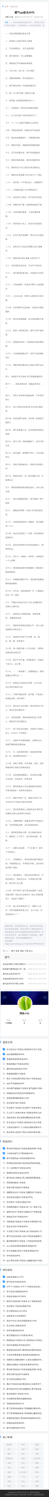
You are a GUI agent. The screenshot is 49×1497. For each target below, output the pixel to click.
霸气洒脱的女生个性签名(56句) (20, 1335)
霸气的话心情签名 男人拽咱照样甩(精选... (24, 1177)
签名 (17, 950)
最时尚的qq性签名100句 (17, 1068)
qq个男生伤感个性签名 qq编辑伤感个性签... (25, 1260)
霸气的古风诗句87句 (11, 973)
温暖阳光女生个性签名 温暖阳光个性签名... (25, 1192)
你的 (23, 1449)
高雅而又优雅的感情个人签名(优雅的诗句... (25, 1359)
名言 (23, 1463)
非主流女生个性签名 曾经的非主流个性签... (25, 1049)
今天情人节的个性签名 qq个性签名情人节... (25, 1231)
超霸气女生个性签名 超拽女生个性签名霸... (25, 1211)
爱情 (37, 1467)
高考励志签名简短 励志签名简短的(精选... (24, 1163)
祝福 (37, 1444)
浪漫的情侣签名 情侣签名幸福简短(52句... (24, 1418)
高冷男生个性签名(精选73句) (19, 1202)
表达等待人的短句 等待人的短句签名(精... (24, 1132)
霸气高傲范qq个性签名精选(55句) (21, 1158)
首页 (6, 6)
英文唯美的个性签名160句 (18, 1393)
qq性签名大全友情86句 (16, 1315)
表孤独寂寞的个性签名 (16, 1073)
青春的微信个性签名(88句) (18, 1063)
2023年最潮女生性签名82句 (18, 1345)
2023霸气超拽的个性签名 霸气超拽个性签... (25, 1088)
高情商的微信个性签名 (16, 1182)
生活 (23, 1486)
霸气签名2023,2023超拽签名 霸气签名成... (25, 1388)
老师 (37, 1481)
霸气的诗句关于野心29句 (13, 983)
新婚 (9, 1476)
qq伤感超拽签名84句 (15, 1054)
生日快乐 (37, 1458)
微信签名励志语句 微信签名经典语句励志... (25, 1349)
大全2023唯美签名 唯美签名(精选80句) (23, 1354)
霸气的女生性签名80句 (16, 1281)
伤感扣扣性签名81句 (15, 1403)
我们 (37, 1449)
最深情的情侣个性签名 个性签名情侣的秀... (25, 1241)
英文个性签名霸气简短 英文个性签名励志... (25, 1078)
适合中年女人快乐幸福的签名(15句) (22, 1320)
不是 (26, 950)
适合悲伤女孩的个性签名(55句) (20, 1197)
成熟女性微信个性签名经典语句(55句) (23, 1364)
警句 (37, 1472)
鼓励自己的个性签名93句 (17, 1216)
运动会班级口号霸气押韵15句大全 (17, 964)
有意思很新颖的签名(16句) (18, 1098)
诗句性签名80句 (13, 1255)
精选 (37, 1463)
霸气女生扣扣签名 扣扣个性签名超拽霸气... (25, 1236)
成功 (9, 1472)
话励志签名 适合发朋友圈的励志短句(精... (24, 1117)
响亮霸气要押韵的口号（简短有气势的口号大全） (24, 969)
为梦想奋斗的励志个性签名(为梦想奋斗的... (25, 1221)
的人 (31, 950)
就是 (37, 1486)
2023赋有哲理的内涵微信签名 (19, 1398)
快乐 (23, 1444)
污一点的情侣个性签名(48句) (19, 1168)
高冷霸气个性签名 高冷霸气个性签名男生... (25, 1107)
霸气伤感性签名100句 (16, 1427)
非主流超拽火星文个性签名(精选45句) (23, 1250)
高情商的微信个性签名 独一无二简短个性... (25, 1206)
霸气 (13, 950)
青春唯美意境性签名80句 (17, 1059)
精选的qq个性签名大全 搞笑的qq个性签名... (25, 1340)
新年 (23, 1467)
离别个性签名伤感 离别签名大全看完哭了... (25, 1384)
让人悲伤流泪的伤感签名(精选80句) (22, 1245)
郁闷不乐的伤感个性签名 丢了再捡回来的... (25, 1301)
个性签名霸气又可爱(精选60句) (20, 1153)
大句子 (23, 1492)
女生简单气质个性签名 (16, 1102)
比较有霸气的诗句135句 (13, 978)
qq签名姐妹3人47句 (15, 1276)
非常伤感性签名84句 (15, 1330)
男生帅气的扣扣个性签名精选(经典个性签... (25, 1148)
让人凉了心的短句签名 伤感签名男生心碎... (25, 1112)
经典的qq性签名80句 (15, 1423)
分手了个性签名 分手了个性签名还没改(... (24, 1286)
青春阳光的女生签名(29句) (18, 1172)
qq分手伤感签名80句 (15, 1083)
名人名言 (23, 1472)
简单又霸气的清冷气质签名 (18, 1187)
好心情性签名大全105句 (17, 1311)
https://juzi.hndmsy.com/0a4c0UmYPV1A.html (24, 943)
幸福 (9, 1463)
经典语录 (9, 1458)
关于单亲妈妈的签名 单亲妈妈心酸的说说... (25, 1413)
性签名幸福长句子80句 (16, 1296)
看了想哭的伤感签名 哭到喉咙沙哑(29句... (24, 1408)
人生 (37, 1476)
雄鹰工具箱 (9, 17)
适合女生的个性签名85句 (17, 1226)
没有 (9, 1481)
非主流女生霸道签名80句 (17, 1291)
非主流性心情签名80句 (16, 1325)
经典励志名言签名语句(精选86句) (21, 1093)
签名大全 (14, 6)
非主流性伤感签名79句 (16, 1379)
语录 (37, 1453)
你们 (9, 1486)
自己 (23, 1453)
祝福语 (9, 1444)
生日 (9, 1467)
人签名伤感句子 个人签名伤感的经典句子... (25, 1127)
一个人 (23, 1476)
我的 (22, 950)
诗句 (23, 1481)
